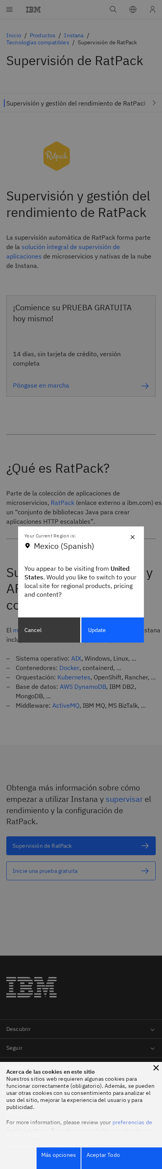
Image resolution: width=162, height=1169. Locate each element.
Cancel (33, 630)
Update (97, 630)
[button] (156, 1068)
